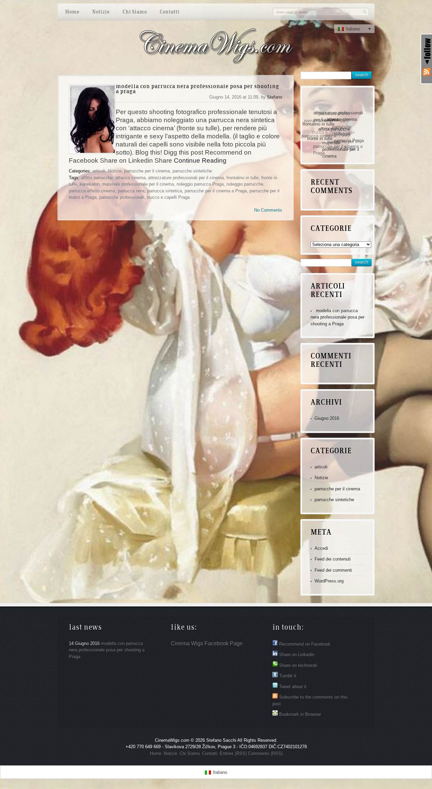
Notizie (115, 170)
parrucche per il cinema (147, 170)
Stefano (274, 97)
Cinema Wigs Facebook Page (207, 643)
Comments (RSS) (265, 753)
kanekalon (90, 184)
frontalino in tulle (242, 177)
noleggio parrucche (244, 184)
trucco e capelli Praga (168, 197)
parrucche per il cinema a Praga (216, 190)
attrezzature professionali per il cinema (186, 177)
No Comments (268, 210)
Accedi (321, 548)
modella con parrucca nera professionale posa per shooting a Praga (197, 89)
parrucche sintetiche (192, 170)
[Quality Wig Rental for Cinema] (215, 60)
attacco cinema (130, 177)
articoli (98, 170)
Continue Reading (200, 160)
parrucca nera (131, 190)
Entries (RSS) (233, 753)
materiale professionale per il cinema (138, 184)
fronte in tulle (316, 138)
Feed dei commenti (333, 570)
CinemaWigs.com (172, 740)
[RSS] (427, 72)
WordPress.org (329, 580)
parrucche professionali (121, 197)
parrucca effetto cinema (92, 190)
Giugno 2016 (327, 418)
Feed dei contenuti (333, 559)
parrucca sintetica (164, 190)
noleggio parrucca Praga (200, 184)
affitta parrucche (97, 177)
